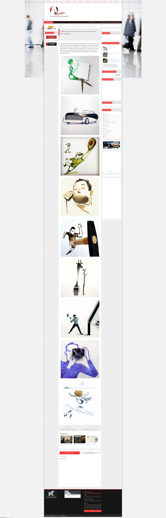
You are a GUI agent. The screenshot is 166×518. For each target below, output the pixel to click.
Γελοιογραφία (68, 1)
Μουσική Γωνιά (107, 126)
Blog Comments (70, 452)
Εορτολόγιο (111, 171)
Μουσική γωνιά (88, 1)
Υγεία (105, 136)
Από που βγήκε (55, 1)
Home (62, 26)
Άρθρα (106, 113)
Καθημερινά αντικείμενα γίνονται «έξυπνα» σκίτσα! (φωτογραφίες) (86, 26)
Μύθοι (106, 128)
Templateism (57, 515)
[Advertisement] (111, 198)
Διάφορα (74, 1)
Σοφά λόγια (96, 1)
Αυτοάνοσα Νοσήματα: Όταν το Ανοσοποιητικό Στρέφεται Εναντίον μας (89, 22)
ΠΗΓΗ (61, 421)
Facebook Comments (90, 452)
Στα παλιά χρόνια (103, 1)
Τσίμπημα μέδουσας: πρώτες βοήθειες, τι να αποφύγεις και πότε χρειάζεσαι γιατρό (122, 22)
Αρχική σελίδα (47, 1)
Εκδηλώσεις (81, 1)
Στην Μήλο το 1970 (112, 47)
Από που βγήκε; (107, 115)
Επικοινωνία (116, 1)
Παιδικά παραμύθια (108, 130)
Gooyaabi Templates (9, 517)
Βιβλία (62, 1)
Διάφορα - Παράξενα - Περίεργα (70, 26)
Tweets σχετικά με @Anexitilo (108, 105)
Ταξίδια (110, 1)
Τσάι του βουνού (69, 22)
